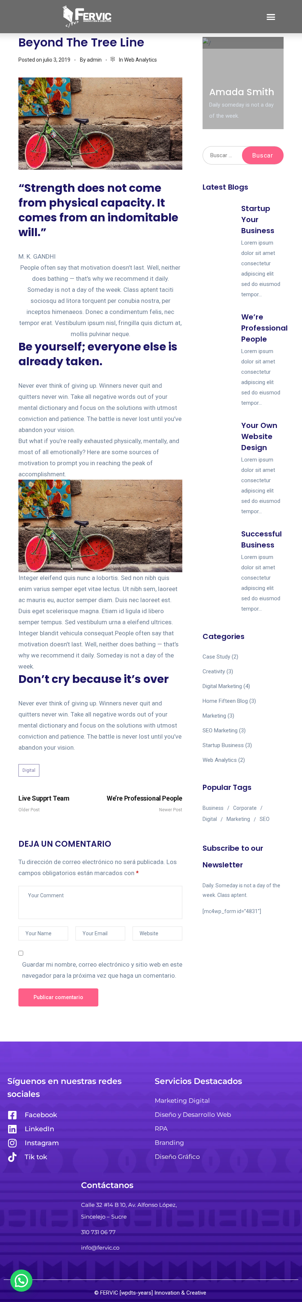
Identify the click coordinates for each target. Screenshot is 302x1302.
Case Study (216, 656)
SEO (265, 819)
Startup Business (223, 745)
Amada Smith (241, 92)
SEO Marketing (220, 730)
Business (213, 808)
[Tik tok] (12, 1157)
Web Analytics (140, 60)
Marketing (214, 715)
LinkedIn (39, 1129)
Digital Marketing (222, 686)
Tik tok (36, 1157)
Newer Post (144, 803)
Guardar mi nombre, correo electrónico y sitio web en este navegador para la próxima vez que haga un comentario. (102, 970)
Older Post (44, 803)
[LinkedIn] (12, 1129)
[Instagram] (12, 1143)
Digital (28, 770)
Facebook (41, 1115)
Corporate (245, 808)
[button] (271, 17)
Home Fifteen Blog (225, 701)
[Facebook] (12, 1115)
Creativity (214, 671)
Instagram (42, 1143)
